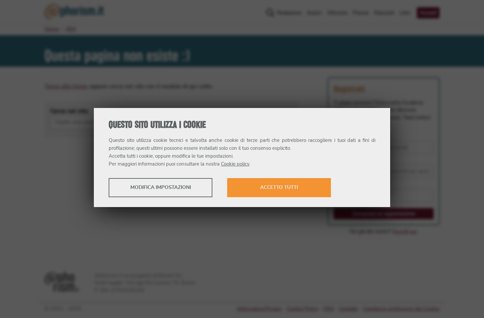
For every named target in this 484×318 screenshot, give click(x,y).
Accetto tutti (279, 187)
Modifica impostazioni (160, 187)
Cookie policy (235, 164)
